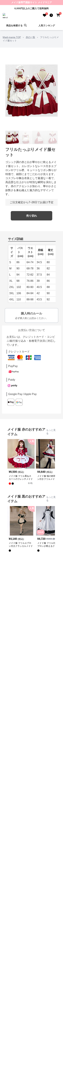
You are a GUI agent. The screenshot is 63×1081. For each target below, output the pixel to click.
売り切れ (31, 215)
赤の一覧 (30, 37)
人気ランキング (46, 25)
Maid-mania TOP (12, 37)
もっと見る (51, 432)
